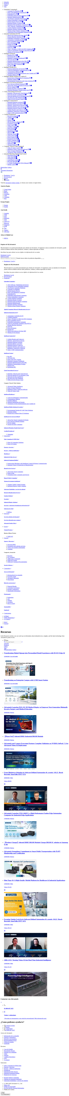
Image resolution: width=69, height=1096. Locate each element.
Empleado (6, 610)
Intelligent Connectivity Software (16, 111)
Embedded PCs (11, 14)
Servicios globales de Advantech (11, 517)
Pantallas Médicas (12, 75)
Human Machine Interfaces (14, 37)
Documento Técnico (9, 1050)
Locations (10, 602)
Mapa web (7, 1085)
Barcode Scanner (12, 116)
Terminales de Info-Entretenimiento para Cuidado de (21, 73)
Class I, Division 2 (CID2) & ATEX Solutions (19, 49)
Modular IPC (11, 55)
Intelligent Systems (8, 353)
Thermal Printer (11, 145)
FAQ (5, 1058)
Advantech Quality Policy (10, 523)
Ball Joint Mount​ (11, 161)
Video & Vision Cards (13, 148)
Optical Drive (11, 135)
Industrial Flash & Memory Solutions (17, 24)
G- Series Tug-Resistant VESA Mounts (18, 163)
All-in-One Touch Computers (15, 471)
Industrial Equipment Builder (11, 460)
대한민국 (6, 221)
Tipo (5, 6)
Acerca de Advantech (9, 571)
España (7, 180)
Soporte (6, 538)
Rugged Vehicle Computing (10, 478)
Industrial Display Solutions (10, 502)
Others (6, 5)
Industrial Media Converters (15, 103)
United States (7, 189)
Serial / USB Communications (15, 113)
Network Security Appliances (15, 94)
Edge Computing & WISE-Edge (11, 439)
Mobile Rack (11, 131)
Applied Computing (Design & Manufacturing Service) (17, 309)
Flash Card (10, 125)
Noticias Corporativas (10, 1037)
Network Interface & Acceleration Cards (18, 96)
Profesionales (7, 594)
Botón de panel (5, 256)
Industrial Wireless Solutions (15, 29)
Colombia (6, 197)
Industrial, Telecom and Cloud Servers (17, 93)
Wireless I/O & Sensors (13, 52)
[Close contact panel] (1, 1002)
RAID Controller (12, 140)
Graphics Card (11, 126)
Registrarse (7, 175)
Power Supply (11, 137)
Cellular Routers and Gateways (15, 110)
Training (9, 600)
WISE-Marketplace (9, 617)
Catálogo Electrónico (9, 1057)
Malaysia (6, 223)
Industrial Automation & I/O (11, 312)
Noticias (6, 1055)
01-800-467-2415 (10, 1030)
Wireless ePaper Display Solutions (16, 31)
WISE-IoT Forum (12, 560)
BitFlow (9, 512)
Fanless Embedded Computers (15, 20)
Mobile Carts (11, 164)
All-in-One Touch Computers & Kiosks (18, 85)
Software (10, 143)
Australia (6, 213)
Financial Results (11, 586)
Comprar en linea (10, 1025)
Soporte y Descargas (9, 541)
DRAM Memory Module (14, 122)
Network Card (11, 134)
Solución (6, 2)
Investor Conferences (13, 589)
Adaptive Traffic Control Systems (16, 484)
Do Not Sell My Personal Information (14, 1088)
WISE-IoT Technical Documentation (17, 562)
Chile (5, 195)
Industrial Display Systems (14, 23)
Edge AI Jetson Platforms (14, 151)
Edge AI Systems (12, 444)
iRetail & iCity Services (9, 468)
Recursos (9, 555)
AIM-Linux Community (13, 558)
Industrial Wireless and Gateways (16, 107)
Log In (13, 175)
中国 (5, 215)
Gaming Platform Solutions (14, 27)
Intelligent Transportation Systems (16, 62)
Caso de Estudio (8, 1049)
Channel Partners (8, 530)
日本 (5, 220)
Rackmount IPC (11, 56)
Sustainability (7, 606)
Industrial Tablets (12, 79)
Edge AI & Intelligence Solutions (16, 12)
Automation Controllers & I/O (15, 40)
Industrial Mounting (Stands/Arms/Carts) (18, 90)
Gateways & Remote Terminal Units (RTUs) (19, 50)
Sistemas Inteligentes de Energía (16, 69)
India (5, 216)
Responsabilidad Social (10, 1040)
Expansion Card (11, 123)
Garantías (9, 549)
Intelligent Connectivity (9, 336)
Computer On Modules (13, 11)
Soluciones (7, 436)
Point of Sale (10, 473)
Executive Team (11, 576)
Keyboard (10, 129)
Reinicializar (4, 167)
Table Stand (10, 157)
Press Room (10, 579)
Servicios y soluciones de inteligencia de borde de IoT (16, 505)
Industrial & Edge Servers (10, 457)
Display (9, 120)
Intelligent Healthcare (9, 394)
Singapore (6, 224)
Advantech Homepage (7, 170)
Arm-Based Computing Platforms (16, 18)
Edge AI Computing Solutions (15, 442)
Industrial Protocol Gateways (15, 108)
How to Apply (11, 603)
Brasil (5, 191)
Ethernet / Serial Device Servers (16, 105)
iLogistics (6, 499)
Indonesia (6, 218)
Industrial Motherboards (13, 17)
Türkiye (6, 230)
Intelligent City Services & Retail (12, 416)
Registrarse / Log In (9, 261)
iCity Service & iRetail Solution (16, 84)
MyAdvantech (8, 177)
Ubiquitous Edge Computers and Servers (18, 474)
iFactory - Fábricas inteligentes (11, 450)
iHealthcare (7, 453)
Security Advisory (8, 565)
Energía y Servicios (9, 447)
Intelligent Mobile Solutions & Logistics (13, 407)
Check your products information (16, 547)
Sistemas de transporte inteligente (12, 481)
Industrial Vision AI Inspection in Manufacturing (20, 465)
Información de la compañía (14, 575)
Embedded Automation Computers (16, 38)
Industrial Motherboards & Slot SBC (17, 61)
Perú (5, 198)
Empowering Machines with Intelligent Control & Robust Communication (27, 463)
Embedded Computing (9, 281)
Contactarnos (7, 613)
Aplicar (10, 167)
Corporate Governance (13, 588)
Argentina (6, 194)
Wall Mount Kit (11, 155)
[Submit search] (41, 258)
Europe (6, 205)
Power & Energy (12, 43)
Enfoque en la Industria (10, 1052)
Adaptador (10, 434)
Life (8, 599)
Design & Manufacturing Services (12, 492)
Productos (6, 278)
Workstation (10, 158)
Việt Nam (6, 231)
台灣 (5, 226)
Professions (10, 597)
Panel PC (10, 47)
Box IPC (9, 65)
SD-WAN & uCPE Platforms (15, 97)
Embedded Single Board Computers (17, 15)
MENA (6, 238)
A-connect (7, 1060)
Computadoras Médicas (13, 72)
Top (3, 1092)
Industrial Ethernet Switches (15, 102)
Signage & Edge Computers (15, 88)
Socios (6, 526)
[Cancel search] (43, 258)
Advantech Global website (12, 183)
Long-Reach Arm (12, 160)
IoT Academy (11, 557)
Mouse (9, 132)
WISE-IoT (10, 536)
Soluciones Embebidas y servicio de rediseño (14, 489)
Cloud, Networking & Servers (11, 370)
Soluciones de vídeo (8, 508)
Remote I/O (10, 44)
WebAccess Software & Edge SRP (16, 35)
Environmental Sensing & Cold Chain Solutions (20, 81)
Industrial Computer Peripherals (16, 58)
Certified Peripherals (9, 431)
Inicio (5, 622)
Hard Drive (10, 128)
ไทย (5, 228)
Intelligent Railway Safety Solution (16, 486)
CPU (8, 119)
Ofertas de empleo (9, 1042)
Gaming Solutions (8, 495)
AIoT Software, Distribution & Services (18, 26)
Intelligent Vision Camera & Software (17, 149)
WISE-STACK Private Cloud (15, 99)
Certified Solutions (12, 46)
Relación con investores (9, 583)
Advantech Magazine (13, 578)
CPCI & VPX (11, 59)
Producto (6, 3)
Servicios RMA (11, 544)
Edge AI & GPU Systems (14, 64)
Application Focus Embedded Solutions (18, 32)
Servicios (6, 513)
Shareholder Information (13, 591)
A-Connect (7, 619)
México (6, 192)
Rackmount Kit (11, 138)
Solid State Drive (12, 141)
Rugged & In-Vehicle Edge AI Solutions (18, 78)
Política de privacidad (9, 1086)
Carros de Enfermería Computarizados (17, 70)
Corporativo (7, 568)
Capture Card (11, 117)
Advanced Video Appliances (15, 152)
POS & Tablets (11, 87)
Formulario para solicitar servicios (16, 546)
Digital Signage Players (13, 21)
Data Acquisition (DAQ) (14, 41)
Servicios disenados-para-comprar (12, 520)
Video (5, 1054)
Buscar (6, 178)
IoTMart (6, 616)
